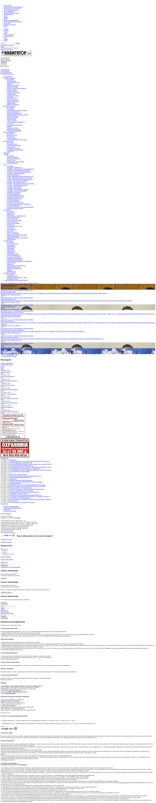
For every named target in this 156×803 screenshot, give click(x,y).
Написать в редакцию (10, 24)
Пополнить (4, 602)
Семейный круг (11, 246)
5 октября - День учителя (14, 188)
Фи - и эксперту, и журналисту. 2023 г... (21, 487)
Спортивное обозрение (13, 148)
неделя (2, 367)
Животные (7, 153)
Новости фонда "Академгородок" (16, 215)
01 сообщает (10, 109)
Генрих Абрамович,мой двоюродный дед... (22, 465)
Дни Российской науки (13, 255)
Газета (16, 10)
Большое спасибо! (15, 483)
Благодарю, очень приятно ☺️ (18, 474)
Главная (9, 5)
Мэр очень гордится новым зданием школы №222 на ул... (26, 495)
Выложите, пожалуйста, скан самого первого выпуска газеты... (28, 484)
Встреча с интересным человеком (16, 88)
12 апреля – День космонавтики (16, 173)
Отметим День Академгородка (9, 402)
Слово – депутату (12, 120)
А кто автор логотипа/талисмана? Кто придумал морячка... (26, 481)
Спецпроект (7, 210)
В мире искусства (12, 144)
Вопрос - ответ (11, 160)
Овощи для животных (7, 407)
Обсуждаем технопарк (13, 223)
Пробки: (3, 60)
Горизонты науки (12, 138)
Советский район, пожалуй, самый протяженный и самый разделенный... (30, 470)
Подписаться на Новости (11, 7)
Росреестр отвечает (12, 116)
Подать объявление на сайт (11, 13)
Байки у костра (11, 262)
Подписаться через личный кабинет (11, 567)
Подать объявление (9, 10)
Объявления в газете (8, 554)
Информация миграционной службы (17, 114)
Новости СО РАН (12, 135)
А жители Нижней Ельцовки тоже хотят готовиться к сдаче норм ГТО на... (31, 464)
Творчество (10, 151)
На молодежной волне (13, 82)
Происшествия (8, 76)
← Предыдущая (5, 356)
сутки (2, 366)
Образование (10, 252)
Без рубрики (10, 79)
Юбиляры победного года (14, 198)
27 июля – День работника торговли (17, 185)
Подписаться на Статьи (10, 8)
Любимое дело (11, 94)
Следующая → (13, 356)
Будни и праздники (12, 243)
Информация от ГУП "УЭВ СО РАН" (17, 237)
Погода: (3, 59)
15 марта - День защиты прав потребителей (19, 172)
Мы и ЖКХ (10, 97)
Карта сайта (7, 23)
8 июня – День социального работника (18, 180)
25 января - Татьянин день (14, 167)
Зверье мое (10, 214)
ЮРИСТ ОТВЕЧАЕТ (13, 104)
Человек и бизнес (12, 90)
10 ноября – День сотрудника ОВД (16, 191)
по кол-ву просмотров (7, 363)
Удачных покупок (12, 98)
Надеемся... (13, 459)
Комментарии (4, 458)
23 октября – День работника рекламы (17, 189)
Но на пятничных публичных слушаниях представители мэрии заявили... (30, 499)
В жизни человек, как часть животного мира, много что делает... (28, 486)
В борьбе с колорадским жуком (9, 411)
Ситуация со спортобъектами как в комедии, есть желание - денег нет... (30, 496)
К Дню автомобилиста (13, 205)
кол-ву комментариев (6, 364)
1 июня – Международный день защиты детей (20, 179)
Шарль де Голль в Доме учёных (9, 398)
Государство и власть (10, 106)
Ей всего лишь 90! (6, 372)
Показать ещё (4, 503)
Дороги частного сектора (8, 385)
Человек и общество (9, 78)
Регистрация (4, 610)
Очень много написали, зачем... (19, 493)
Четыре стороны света (13, 92)
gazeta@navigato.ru (9, 532)
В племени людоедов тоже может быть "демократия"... (25, 468)
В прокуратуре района (13, 111)
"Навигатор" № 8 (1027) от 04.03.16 (10, 289)
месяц (2, 369)
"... (11, 473)
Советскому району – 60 (14, 199)
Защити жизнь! (11, 251)
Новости (20, 7)
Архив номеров (5, 71)
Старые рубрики (8, 240)
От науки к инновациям (13, 257)
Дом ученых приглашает (14, 145)
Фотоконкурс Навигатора (14, 268)
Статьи (19, 8)
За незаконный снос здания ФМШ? (20, 471)
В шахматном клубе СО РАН (15, 150)
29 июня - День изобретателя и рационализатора (20, 183)
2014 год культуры (12, 232)
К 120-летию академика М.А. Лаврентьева (19, 204)
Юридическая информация (11, 20)
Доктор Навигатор (12, 163)
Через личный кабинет (7, 559)
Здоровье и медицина (10, 273)
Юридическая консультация (15, 125)
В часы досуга (11, 147)
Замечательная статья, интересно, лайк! (21, 462)
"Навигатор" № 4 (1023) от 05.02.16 (10, 309)
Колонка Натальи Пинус (14, 129)
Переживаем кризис (12, 254)
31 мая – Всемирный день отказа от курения (19, 177)
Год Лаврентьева (11, 229)
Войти (5, 26)
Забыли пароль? (5, 612)
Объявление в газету (6, 539)
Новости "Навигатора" (13, 267)
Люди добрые (11, 245)
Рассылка (5, 549)
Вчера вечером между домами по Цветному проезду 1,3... (26, 476)
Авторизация (4, 618)
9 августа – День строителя (14, 186)
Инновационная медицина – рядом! (17, 139)
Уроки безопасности (12, 101)
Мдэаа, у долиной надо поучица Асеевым (21, 490)
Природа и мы (11, 103)
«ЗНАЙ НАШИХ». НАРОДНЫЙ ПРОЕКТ (16, 280)
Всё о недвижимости (13, 100)
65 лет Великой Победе (13, 194)
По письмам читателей (13, 158)
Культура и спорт (8, 141)
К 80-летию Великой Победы (15, 208)
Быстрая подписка (6, 556)
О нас (5, 16)
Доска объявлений (9, 11)
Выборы (9, 126)
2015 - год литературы (13, 233)
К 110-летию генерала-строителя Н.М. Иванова (20, 207)
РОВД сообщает (11, 119)
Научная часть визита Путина (9, 380)
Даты (5, 164)
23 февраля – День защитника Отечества (18, 170)
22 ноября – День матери (14, 192)
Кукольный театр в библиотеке (9, 389)
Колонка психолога (12, 278)
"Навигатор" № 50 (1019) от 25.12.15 (11, 347)
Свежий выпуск (5, 69)
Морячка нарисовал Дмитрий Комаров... (21, 480)
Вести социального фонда (14, 113)
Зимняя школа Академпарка (15, 258)
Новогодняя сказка (12, 221)
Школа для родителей (13, 85)
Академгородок (8, 14)
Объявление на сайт (6, 542)
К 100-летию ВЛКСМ (13, 201)
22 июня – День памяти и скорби (16, 182)
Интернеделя (10, 224)
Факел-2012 (10, 230)
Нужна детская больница (8, 376)
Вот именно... (14, 501)
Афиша (6, 17)
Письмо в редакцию (12, 157)
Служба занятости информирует (16, 122)
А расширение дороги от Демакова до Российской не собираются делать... (31, 467)
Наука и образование (10, 132)
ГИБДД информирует (13, 236)
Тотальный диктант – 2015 (14, 226)
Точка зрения (10, 248)
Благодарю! (13, 479)
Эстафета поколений (13, 95)
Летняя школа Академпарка (15, 259)
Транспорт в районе (12, 128)
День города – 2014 (12, 218)
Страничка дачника (12, 91)
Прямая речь (10, 249)
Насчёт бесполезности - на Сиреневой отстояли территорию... (27, 489)
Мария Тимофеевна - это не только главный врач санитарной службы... (30, 461)
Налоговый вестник (12, 117)
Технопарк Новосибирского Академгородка (19, 261)
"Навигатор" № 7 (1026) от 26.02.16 (10, 294)
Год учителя (10, 227)
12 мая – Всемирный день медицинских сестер (20, 176)
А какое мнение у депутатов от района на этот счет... (25, 492)
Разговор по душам (12, 87)
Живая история (11, 81)
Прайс (5, 18)
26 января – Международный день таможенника (20, 169)
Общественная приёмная (14, 131)
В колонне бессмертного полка (15, 196)
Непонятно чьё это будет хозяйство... (20, 498)
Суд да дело (10, 123)
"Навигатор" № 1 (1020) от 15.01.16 (10, 340)
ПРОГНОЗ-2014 (11, 239)
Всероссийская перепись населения (17, 235)
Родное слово (11, 136)
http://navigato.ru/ (73, 775)
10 (13, 355)
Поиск (5, 5)
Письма (6, 154)
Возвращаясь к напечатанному (15, 161)
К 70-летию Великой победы (15, 195)
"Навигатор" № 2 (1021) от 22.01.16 (10, 325)
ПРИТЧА (9, 84)
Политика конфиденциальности (13, 21)
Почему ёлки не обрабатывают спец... (20, 477)
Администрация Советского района (17, 110)
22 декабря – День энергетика (15, 202)
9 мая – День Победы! (13, 174)
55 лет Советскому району (14, 220)
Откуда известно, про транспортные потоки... (23, 502)
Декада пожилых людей (13, 217)
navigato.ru (58, 723)
